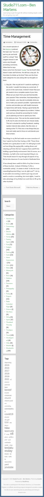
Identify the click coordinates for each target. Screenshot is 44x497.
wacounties (8, 462)
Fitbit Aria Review (33, 187)
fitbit (11, 422)
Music (8, 275)
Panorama (9, 283)
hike (7, 427)
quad (9, 439)
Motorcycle (9, 270)
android (7, 385)
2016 (7, 368)
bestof (8, 389)
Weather (8, 345)
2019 (7, 376)
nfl (11, 433)
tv (5, 459)
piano (6, 437)
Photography (10, 288)
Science (8, 309)
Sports (8, 319)
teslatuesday (9, 449)
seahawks (8, 442)
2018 (7, 373)
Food (7, 244)
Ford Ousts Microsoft (12, 187)
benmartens (8, 42)
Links (8, 265)
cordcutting (8, 406)
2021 (7, 379)
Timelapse (9, 330)
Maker (8, 268)
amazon (7, 382)
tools (6, 456)
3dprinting (8, 362)
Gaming (8, 252)
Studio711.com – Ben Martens (19, 7)
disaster (7, 417)
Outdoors (9, 278)
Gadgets (8, 247)
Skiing (8, 317)
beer (6, 387)
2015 (7, 365)
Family (8, 237)
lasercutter (9, 432)
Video (8, 343)
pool (6, 440)
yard (7, 464)
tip (10, 454)
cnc (6, 403)
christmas (8, 395)
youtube (9, 467)
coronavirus (9, 410)
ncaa (7, 434)
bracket (7, 393)
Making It (9, 49)
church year (9, 401)
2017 (7, 371)
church (8, 398)
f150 (7, 422)
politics (11, 437)
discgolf (7, 420)
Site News (9, 312)
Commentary (33, 42)
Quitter (24, 70)
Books (8, 224)
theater (7, 454)
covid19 (9, 414)
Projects (8, 296)
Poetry (8, 294)
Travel (8, 335)
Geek (8, 255)
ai (10, 379)
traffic (10, 456)
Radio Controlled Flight (9, 304)
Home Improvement (10, 260)
